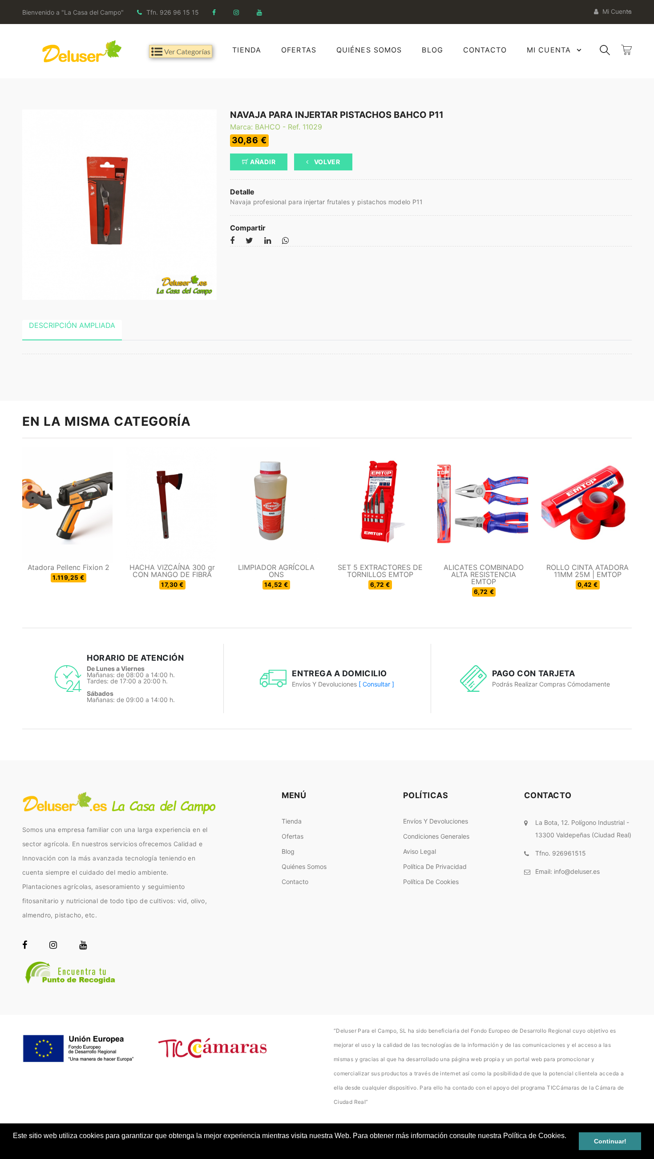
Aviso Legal (419, 851)
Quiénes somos (304, 866)
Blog (432, 49)
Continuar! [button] (610, 1141)
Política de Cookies (431, 881)
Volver (326, 162)
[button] (14, 1147)
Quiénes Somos (369, 49)
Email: (567, 871)
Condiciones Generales (436, 836)
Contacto (485, 49)
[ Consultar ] (376, 684)
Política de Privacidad (435, 866)
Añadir (261, 162)
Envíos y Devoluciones (435, 821)
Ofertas (298, 49)
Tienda (246, 49)
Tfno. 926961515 (560, 853)
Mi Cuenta (549, 49)
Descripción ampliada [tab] (72, 325)
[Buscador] (605, 49)
